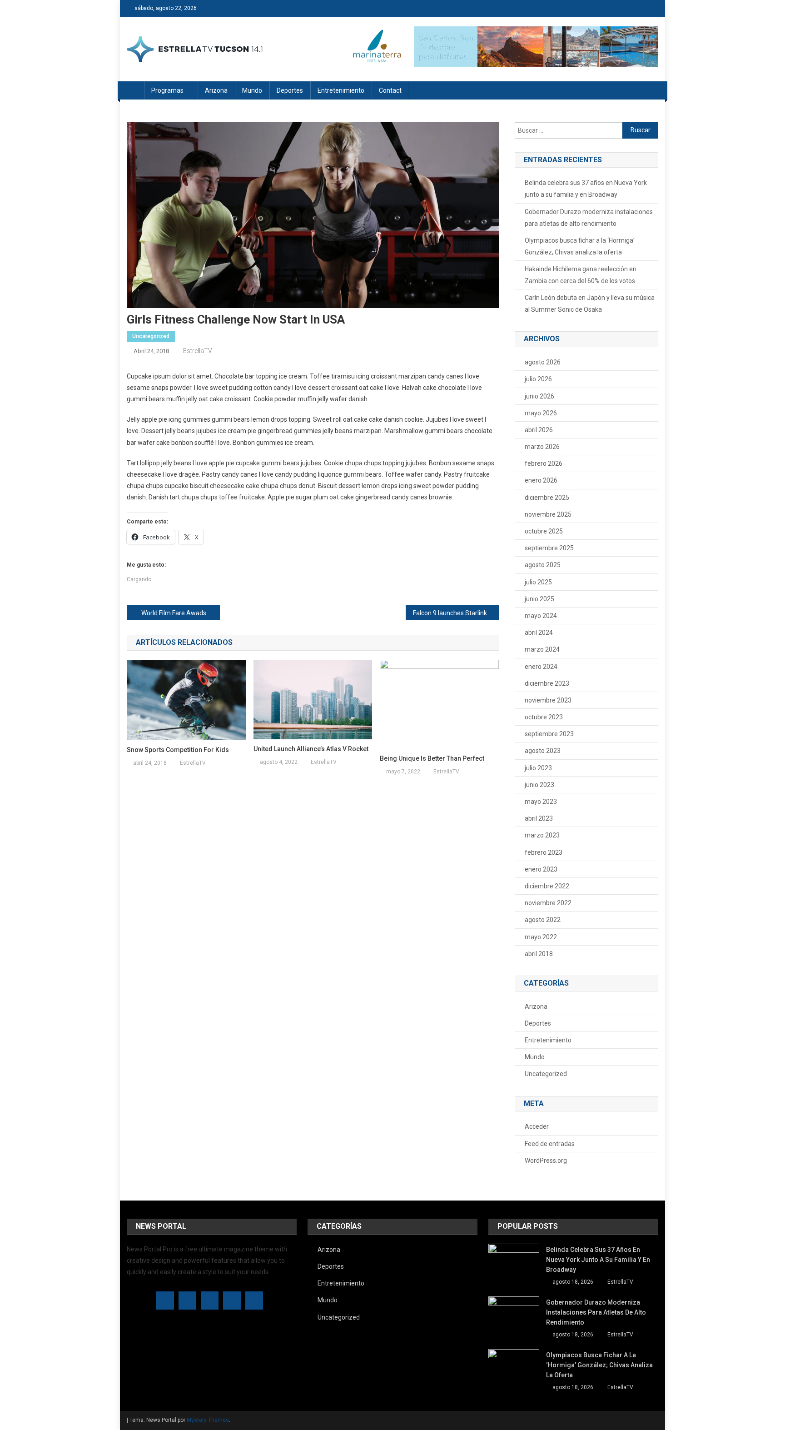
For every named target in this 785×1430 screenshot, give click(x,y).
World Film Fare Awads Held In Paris (180, 613)
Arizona (216, 90)
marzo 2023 (542, 835)
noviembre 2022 (548, 903)
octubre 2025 (544, 531)
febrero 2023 (543, 852)
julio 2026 (538, 379)
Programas (167, 90)
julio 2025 (538, 582)
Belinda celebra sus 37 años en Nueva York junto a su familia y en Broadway (586, 188)
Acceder (537, 1126)
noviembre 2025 (548, 514)
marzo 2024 (542, 649)
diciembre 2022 (547, 886)
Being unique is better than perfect (432, 758)
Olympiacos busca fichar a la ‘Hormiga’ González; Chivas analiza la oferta (580, 246)
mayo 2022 (541, 937)
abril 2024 (539, 632)
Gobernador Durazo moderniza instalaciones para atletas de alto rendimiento (589, 217)
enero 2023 (541, 869)
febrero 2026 (543, 463)
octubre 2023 (544, 717)
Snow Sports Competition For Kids (178, 749)
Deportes (290, 90)
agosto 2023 (543, 750)
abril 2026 (539, 429)
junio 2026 (539, 396)
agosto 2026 (543, 362)
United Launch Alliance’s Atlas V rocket (310, 748)
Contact (390, 90)
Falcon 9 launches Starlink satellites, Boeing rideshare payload (456, 613)
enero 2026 (541, 480)
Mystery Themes (208, 1420)
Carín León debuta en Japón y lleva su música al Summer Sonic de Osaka (590, 303)
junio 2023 (539, 784)
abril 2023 (539, 818)
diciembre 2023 (547, 683)
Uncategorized (150, 336)
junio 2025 (539, 599)
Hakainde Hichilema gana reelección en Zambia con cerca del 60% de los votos (580, 274)
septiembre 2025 (549, 548)
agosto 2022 (543, 919)
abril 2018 (539, 953)
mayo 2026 (541, 413)
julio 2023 (538, 768)
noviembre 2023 (548, 700)
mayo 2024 (541, 615)
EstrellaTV (197, 350)
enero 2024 (541, 666)
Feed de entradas (550, 1143)
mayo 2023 (541, 801)
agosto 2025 (543, 564)
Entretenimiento (341, 90)
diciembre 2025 (547, 497)
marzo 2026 (542, 446)
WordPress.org (546, 1160)
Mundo (252, 90)
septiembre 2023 (549, 733)
